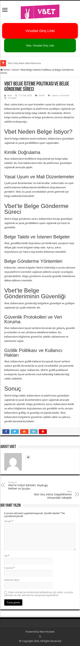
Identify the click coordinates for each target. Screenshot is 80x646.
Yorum (8, 521)
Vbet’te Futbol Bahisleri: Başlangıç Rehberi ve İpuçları (28, 485)
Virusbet (49, 631)
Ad (6, 555)
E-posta (9, 567)
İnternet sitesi (11, 579)
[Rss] (40, 636)
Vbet (42, 631)
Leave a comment (60, 95)
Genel (15, 69)
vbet (9, 95)
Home (6, 69)
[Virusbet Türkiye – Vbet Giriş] (40, 11)
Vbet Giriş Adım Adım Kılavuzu (24, 63)
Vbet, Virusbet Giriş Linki (40, 45)
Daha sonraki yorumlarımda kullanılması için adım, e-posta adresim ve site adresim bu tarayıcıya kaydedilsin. (38, 594)
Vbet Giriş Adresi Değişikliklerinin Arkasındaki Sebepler (53, 494)
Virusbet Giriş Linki (40, 31)
